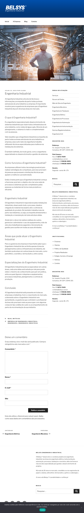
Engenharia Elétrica (58, 115)
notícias (16, 318)
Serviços (55, 95)
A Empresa (16, 21)
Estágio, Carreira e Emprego (63, 256)
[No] (81, 508)
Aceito (42, 510)
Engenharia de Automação (61, 122)
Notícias (57, 260)
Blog (25, 21)
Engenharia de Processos (60, 118)
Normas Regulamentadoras (61, 130)
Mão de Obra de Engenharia (61, 103)
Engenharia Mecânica (59, 107)
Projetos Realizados (60, 252)
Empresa (57, 241)
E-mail (8, 388)
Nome (8, 377)
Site (6, 399)
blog (10, 318)
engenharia (13, 323)
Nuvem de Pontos (58, 99)
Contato (34, 21)
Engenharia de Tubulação (60, 111)
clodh (23, 90)
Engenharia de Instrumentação (62, 126)
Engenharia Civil (57, 134)
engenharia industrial (28, 323)
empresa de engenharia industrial (23, 321)
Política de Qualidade (61, 249)
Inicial (7, 21)
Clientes (57, 245)
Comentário (10, 349)
